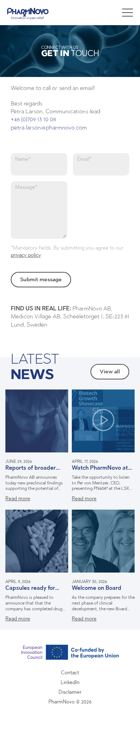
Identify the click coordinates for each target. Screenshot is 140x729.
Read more (17, 499)
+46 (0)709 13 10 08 (33, 119)
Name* (23, 159)
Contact (70, 673)
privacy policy (26, 255)
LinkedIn (70, 682)
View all (110, 371)
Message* (26, 187)
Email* (84, 159)
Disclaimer (70, 692)
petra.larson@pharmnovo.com (49, 127)
